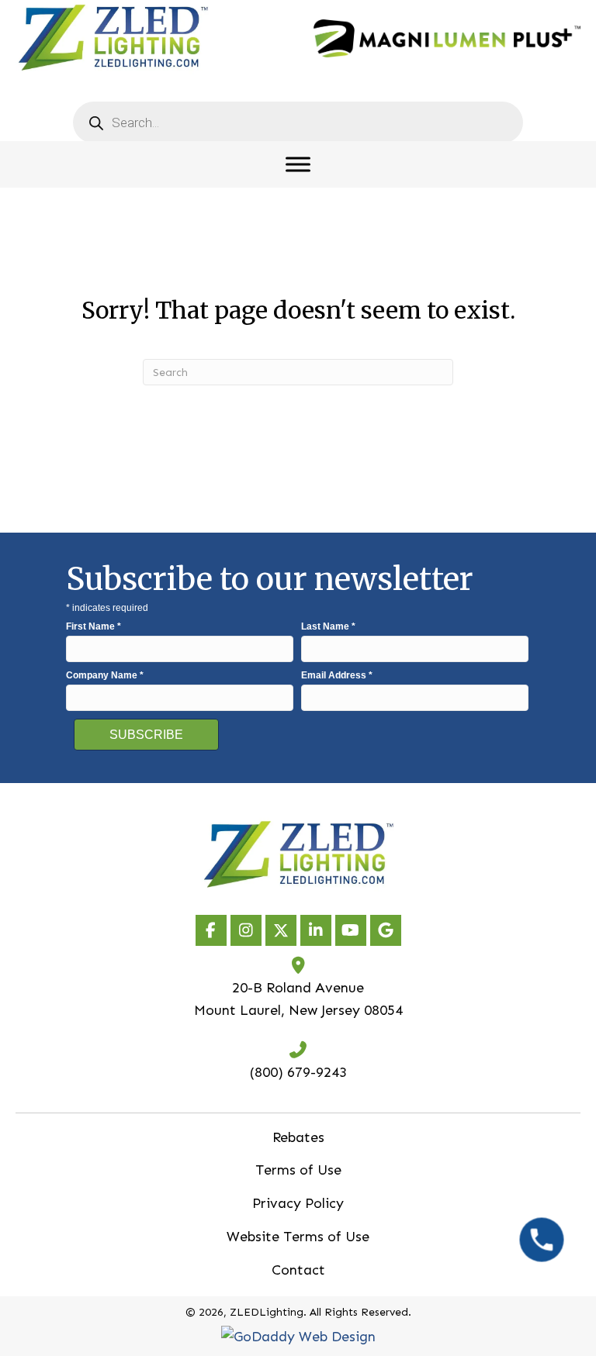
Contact (298, 1269)
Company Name (105, 675)
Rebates (298, 1137)
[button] (211, 930)
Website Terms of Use (298, 1236)
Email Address (336, 675)
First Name (93, 626)
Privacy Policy (298, 1203)
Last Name (328, 626)
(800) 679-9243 (298, 1072)
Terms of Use (298, 1169)
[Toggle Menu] (298, 164)
